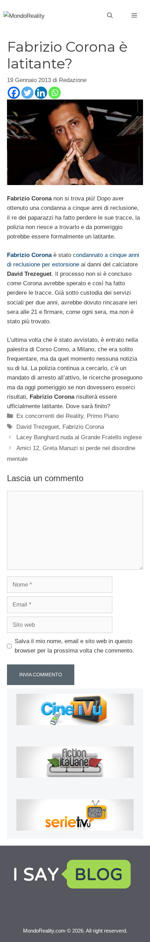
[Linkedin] (41, 93)
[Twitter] (27, 93)
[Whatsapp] (54, 93)
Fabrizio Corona (83, 427)
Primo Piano (103, 416)
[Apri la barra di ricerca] (110, 15)
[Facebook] (14, 93)
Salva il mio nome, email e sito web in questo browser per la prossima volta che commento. (74, 646)
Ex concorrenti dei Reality (49, 416)
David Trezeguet (37, 427)
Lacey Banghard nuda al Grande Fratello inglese (79, 437)
